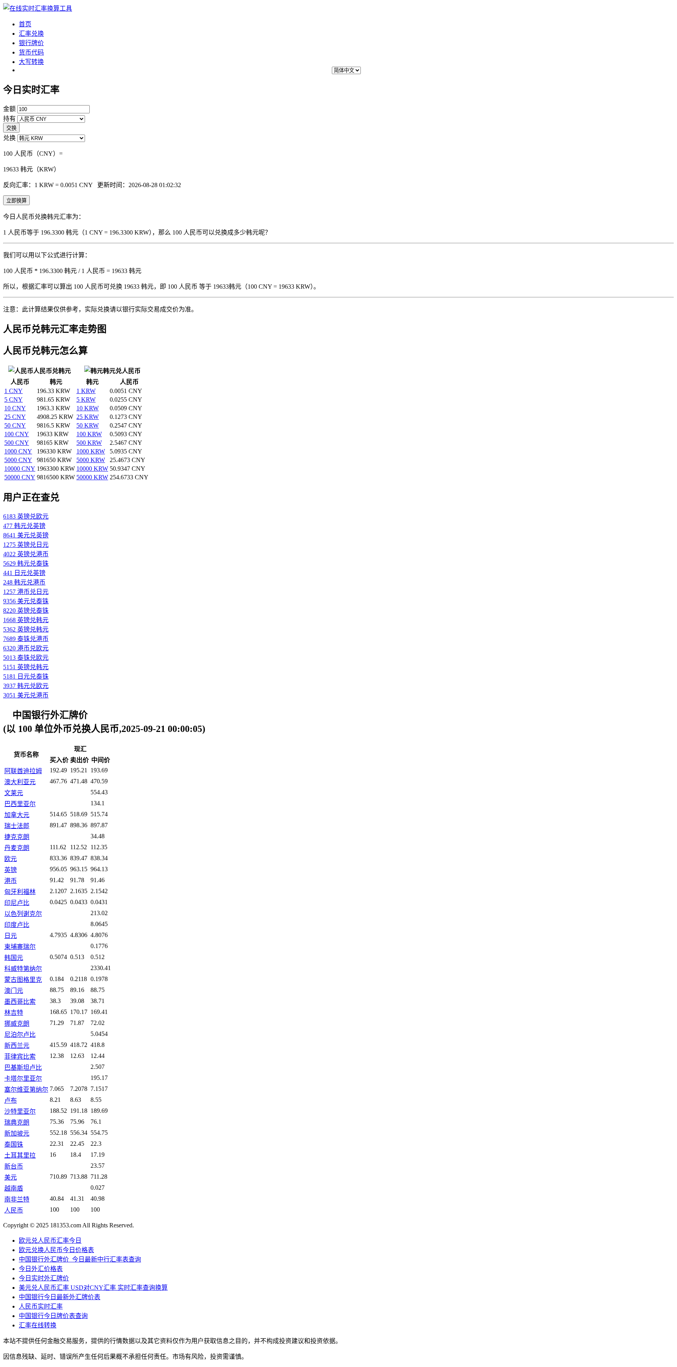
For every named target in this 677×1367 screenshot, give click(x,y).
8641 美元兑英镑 (26, 535)
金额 (9, 109)
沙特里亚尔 (20, 1111)
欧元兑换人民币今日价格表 (56, 1250)
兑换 (9, 138)
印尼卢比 (16, 902)
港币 (10, 880)
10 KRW (87, 408)
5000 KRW (90, 460)
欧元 (10, 859)
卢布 (10, 1100)
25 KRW (87, 416)
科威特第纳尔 (23, 968)
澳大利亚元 (20, 782)
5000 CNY (18, 460)
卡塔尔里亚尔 (23, 1078)
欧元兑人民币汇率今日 (50, 1240)
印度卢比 (16, 924)
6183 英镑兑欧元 (26, 516)
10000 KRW (92, 468)
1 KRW (86, 391)
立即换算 (16, 201)
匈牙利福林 (20, 891)
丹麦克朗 (16, 848)
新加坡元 (16, 1133)
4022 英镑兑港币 (26, 554)
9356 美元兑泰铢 (26, 601)
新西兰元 (16, 1045)
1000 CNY (18, 451)
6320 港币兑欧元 (26, 648)
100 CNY (16, 434)
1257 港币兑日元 (26, 591)
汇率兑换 (31, 33)
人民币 (13, 1210)
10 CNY (15, 408)
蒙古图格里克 (23, 979)
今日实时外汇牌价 (44, 1278)
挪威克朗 (16, 1023)
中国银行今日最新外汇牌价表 (59, 1297)
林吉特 (13, 1012)
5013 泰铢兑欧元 (26, 657)
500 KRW (89, 442)
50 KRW (87, 425)
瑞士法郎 (16, 826)
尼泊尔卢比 (20, 1034)
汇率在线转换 (37, 1325)
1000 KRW (90, 451)
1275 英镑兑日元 (26, 544)
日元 (10, 935)
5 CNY (13, 399)
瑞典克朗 (16, 1122)
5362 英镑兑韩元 (26, 629)
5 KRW (86, 399)
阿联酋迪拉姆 (23, 771)
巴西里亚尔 (20, 804)
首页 (25, 24)
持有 (9, 118)
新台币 (13, 1166)
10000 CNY (19, 468)
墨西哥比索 (20, 1001)
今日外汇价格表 (41, 1268)
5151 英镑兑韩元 (26, 667)
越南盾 (13, 1188)
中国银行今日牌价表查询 (53, 1315)
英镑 (10, 869)
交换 (11, 128)
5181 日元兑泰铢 (26, 676)
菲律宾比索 (20, 1056)
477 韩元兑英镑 (24, 525)
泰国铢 (13, 1144)
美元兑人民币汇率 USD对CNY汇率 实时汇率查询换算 (93, 1287)
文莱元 (13, 793)
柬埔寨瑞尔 (20, 946)
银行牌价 (31, 43)
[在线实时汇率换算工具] (37, 8)
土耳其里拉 (20, 1155)
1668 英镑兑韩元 (26, 620)
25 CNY (15, 416)
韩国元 (13, 957)
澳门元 (13, 990)
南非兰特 (16, 1199)
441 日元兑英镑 (24, 573)
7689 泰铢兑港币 (26, 638)
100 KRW (89, 434)
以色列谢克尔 (23, 913)
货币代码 (31, 52)
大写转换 (31, 61)
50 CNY (15, 425)
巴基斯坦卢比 (23, 1067)
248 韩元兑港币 (24, 582)
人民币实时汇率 (41, 1306)
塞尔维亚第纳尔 (26, 1089)
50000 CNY (19, 477)
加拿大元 (16, 815)
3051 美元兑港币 (26, 695)
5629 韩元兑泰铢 (26, 563)
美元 (10, 1177)
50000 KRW (92, 477)
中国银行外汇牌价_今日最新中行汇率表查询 (80, 1259)
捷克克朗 (16, 837)
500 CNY (16, 442)
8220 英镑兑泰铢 (26, 610)
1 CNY (13, 391)
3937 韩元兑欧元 (26, 686)
